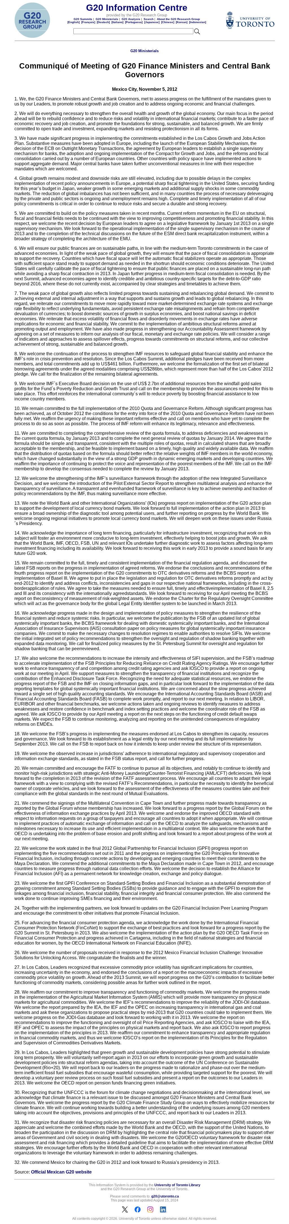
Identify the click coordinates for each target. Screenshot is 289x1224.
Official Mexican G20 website (61, 1172)
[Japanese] (151, 22)
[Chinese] (167, 22)
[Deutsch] (103, 22)
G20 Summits (83, 19)
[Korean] (181, 22)
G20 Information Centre (136, 8)
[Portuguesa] (134, 22)
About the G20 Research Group (178, 19)
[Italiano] (117, 22)
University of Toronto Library (177, 1185)
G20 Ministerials (107, 19)
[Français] (88, 22)
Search (149, 19)
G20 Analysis (131, 19)
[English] (73, 22)
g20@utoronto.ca (165, 1196)
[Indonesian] (197, 22)
